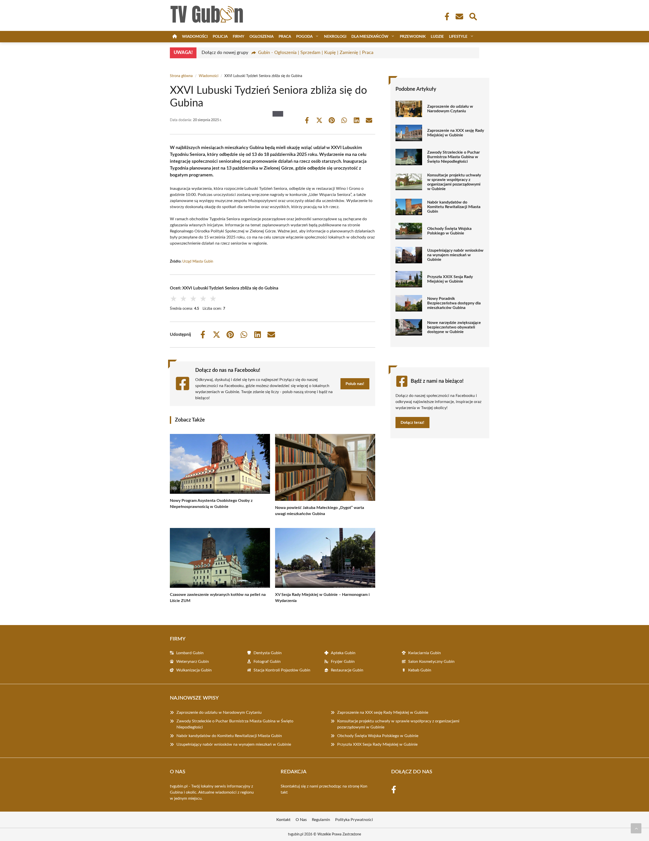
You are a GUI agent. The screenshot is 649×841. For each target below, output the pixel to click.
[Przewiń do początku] (636, 828)
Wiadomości (195, 37)
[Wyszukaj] (472, 16)
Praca (285, 37)
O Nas (301, 820)
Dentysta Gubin (268, 653)
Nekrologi (335, 37)
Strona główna (181, 76)
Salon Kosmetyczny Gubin (431, 662)
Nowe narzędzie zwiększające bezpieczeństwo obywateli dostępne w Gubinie (454, 327)
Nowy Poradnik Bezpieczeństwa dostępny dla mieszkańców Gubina (454, 303)
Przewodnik (413, 37)
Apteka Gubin (343, 653)
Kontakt (283, 820)
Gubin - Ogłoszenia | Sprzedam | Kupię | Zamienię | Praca (315, 52)
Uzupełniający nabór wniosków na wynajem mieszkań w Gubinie (455, 255)
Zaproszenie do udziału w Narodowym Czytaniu (450, 108)
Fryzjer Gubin (343, 662)
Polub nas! (355, 384)
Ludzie (437, 37)
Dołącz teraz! (412, 422)
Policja (220, 37)
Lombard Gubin (190, 653)
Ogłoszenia (261, 37)
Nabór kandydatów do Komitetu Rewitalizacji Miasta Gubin (453, 206)
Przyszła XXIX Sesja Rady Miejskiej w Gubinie (450, 279)
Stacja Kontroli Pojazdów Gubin (282, 670)
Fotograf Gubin (267, 662)
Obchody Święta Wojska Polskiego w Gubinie (449, 231)
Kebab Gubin (419, 670)
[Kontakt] (459, 16)
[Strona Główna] (174, 36)
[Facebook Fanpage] (445, 16)
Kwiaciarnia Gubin (424, 653)
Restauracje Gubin (347, 670)
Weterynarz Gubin (192, 662)
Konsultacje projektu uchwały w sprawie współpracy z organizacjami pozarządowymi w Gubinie (454, 182)
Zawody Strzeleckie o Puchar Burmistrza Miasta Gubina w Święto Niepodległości (453, 156)
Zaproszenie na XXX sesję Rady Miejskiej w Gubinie (455, 133)
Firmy (238, 37)
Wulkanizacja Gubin (194, 670)
